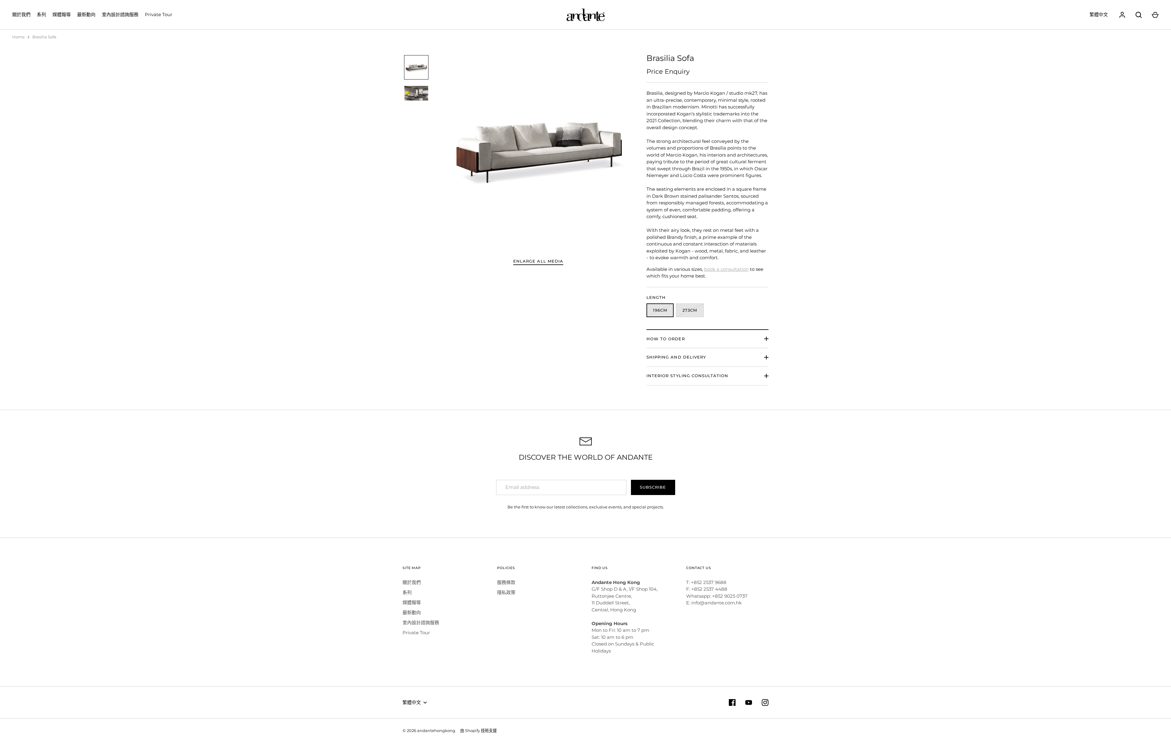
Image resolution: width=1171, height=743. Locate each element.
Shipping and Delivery (676, 357)
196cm (660, 310)
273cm (689, 310)
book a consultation (726, 269)
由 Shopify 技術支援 (478, 730)
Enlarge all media (538, 261)
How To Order (665, 338)
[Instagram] (765, 702)
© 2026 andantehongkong (429, 730)
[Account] (1122, 15)
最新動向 (86, 14)
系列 (41, 14)
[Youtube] (748, 702)
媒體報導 (61, 14)
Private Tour (158, 14)
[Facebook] (732, 702)
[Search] (1138, 15)
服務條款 (506, 582)
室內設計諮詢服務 (120, 14)
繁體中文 (1099, 14)
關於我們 (21, 14)
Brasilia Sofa (44, 36)
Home (18, 36)
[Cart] (1155, 15)
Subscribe (653, 487)
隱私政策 (506, 592)
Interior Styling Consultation (687, 375)
